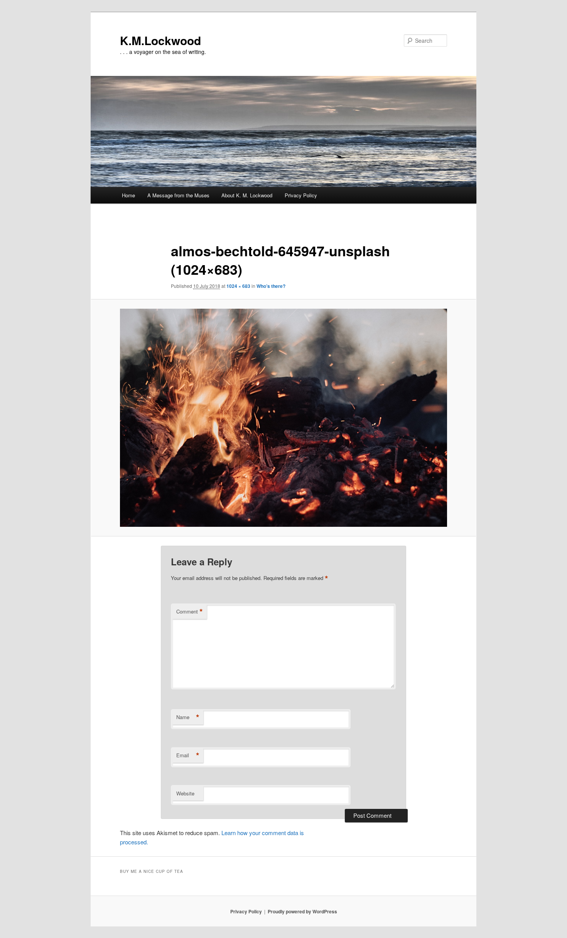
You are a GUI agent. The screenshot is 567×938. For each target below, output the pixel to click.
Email (187, 755)
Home (128, 195)
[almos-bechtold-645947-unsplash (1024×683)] (283, 418)
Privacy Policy (301, 195)
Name (187, 717)
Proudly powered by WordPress (302, 911)
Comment (189, 611)
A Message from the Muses (178, 195)
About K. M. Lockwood (246, 195)
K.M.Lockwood (160, 40)
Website (185, 793)
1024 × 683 (238, 285)
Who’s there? (270, 285)
